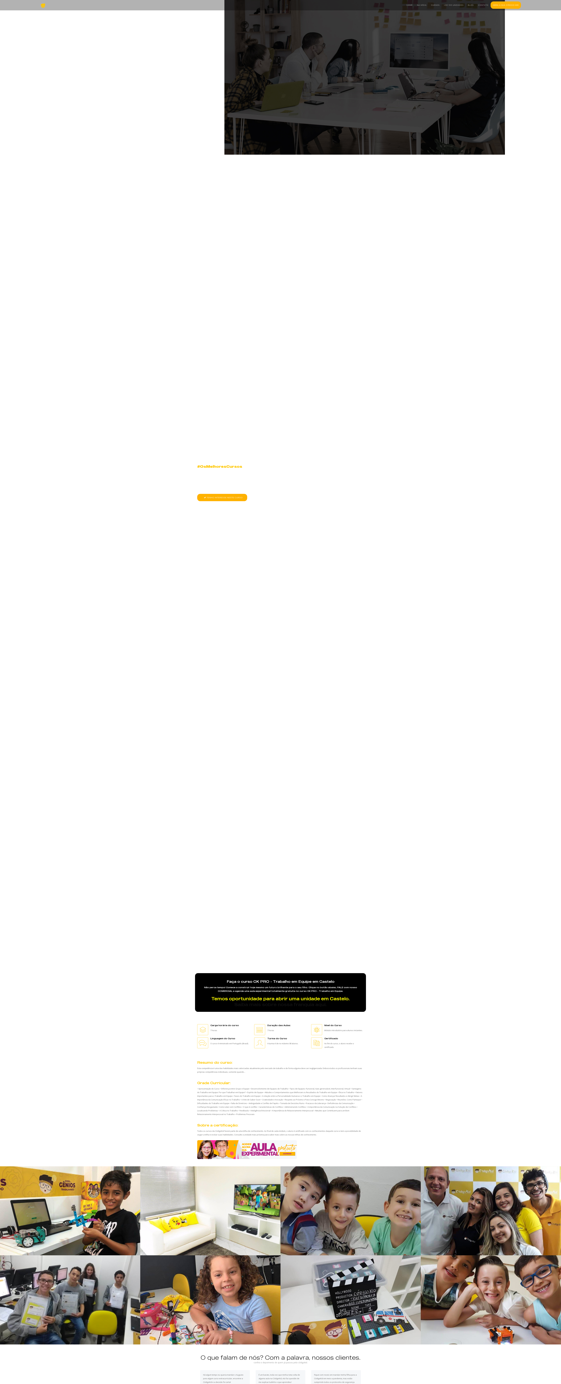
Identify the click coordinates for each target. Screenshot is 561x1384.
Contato (483, 5)
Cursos (435, 5)
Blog (471, 5)
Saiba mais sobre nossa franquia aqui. (280, 1004)
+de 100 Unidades (453, 5)
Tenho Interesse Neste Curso (224, 497)
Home (409, 5)
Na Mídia (422, 5)
